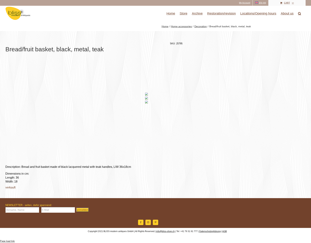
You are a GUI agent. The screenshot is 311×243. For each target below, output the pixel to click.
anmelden (82, 209)
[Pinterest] (155, 222)
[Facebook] (140, 222)
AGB (224, 231)
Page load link (7, 241)
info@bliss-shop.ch (165, 231)
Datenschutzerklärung (210, 231)
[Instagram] (148, 222)
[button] (299, 13)
